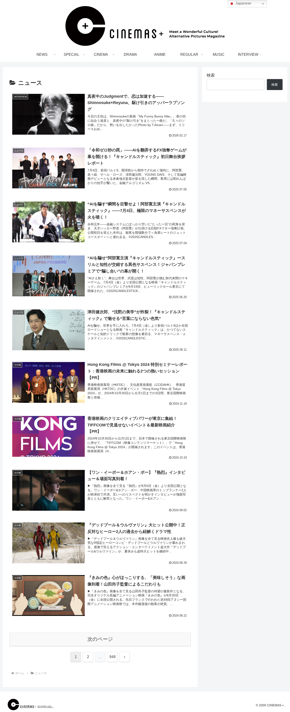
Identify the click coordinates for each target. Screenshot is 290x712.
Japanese (242, 3)
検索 (211, 75)
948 (112, 657)
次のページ (100, 639)
